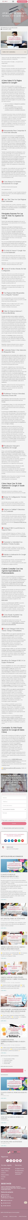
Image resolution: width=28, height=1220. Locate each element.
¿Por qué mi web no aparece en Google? (12, 1118)
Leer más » (4, 899)
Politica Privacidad (22, 1216)
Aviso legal (5, 1216)
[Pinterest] (20, 1160)
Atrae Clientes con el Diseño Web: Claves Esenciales (13, 948)
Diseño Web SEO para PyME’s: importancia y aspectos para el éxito (14, 979)
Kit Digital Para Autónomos (13, 919)
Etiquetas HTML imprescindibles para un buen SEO (13, 1041)
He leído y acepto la (14, 820)
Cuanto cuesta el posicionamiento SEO (9, 875)
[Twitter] (14, 1160)
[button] (13, 1)
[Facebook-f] (7, 1160)
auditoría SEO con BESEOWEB (9, 438)
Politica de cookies (13, 1216)
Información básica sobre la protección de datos (14, 828)
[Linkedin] (17, 1160)
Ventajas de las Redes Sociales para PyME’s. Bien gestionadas (13, 1010)
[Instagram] (10, 1160)
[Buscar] (25, 1071)
